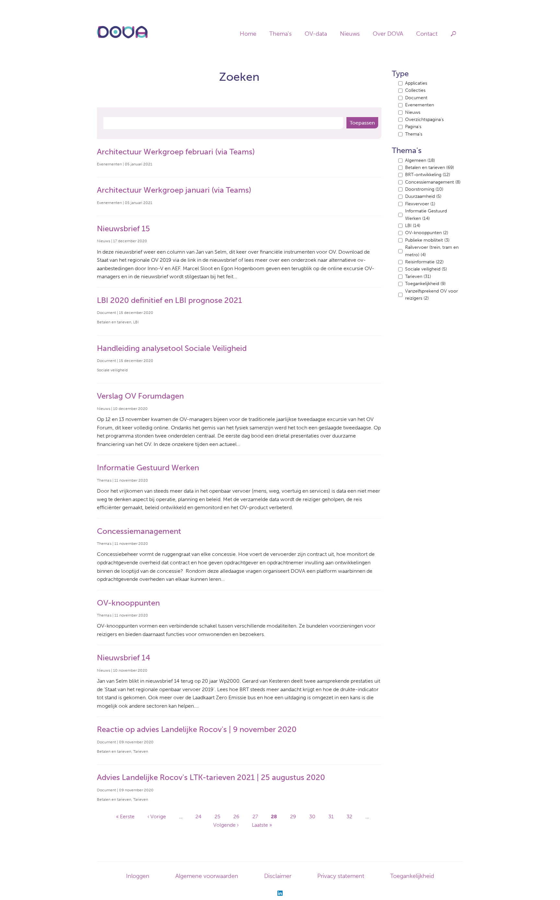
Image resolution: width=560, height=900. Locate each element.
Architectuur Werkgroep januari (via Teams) (174, 190)
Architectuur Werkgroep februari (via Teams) (176, 151)
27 (255, 816)
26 (236, 816)
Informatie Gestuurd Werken (148, 467)
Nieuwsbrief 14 (123, 657)
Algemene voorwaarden (206, 876)
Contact (427, 33)
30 (312, 816)
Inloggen (137, 876)
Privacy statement (340, 876)
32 (349, 816)
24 (198, 816)
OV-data (316, 33)
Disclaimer (277, 876)
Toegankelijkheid (412, 876)
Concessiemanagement (139, 531)
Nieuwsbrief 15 (123, 228)
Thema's (280, 33)
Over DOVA (388, 33)
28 (274, 816)
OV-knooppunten (128, 602)
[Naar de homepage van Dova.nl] (122, 37)
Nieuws (350, 33)
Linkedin (280, 893)
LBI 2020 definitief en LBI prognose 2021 (169, 300)
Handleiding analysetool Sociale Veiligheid (172, 348)
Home (248, 33)
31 (330, 816)
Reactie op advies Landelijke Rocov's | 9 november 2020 (197, 729)
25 (217, 816)
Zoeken (453, 33)
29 (293, 816)
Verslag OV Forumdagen (140, 396)
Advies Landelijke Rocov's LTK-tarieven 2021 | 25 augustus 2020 (211, 777)
